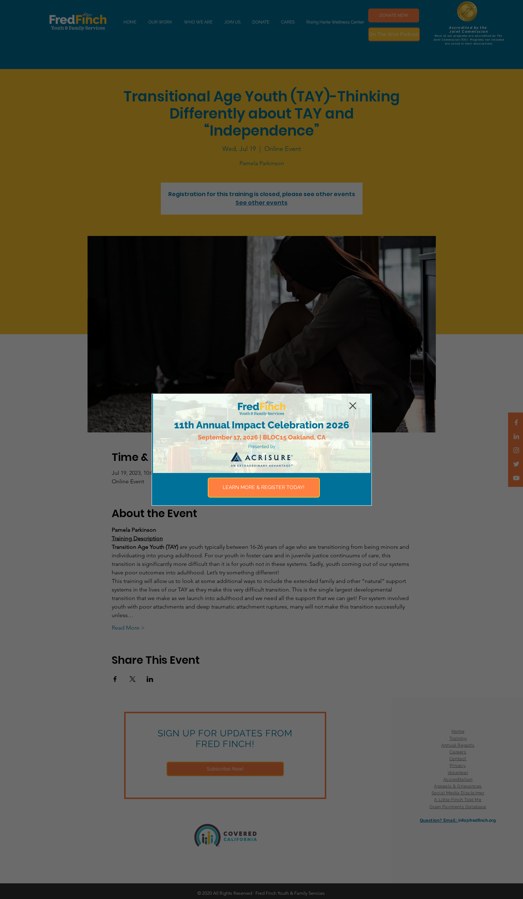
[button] (352, 405)
